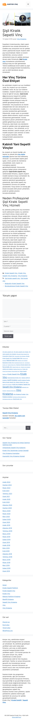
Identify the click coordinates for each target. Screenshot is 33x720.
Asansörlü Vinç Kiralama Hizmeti (14, 456)
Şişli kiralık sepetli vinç (12, 278)
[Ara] (28, 428)
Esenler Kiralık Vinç (12, 364)
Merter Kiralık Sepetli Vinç (9, 382)
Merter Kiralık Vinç (20, 382)
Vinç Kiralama (22, 276)
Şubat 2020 (7, 519)
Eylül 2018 (6, 551)
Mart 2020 (6, 516)
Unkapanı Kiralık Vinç (11, 390)
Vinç (4, 605)
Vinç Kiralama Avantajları (11, 453)
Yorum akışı (6, 628)
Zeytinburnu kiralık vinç (8, 399)
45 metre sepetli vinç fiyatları (21, 352)
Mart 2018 (6, 565)
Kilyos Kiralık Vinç (15, 371)
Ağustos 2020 (7, 505)
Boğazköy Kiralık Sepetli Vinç (14, 283)
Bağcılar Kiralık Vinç (12, 360)
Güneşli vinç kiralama (25, 367)
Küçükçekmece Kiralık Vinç (14, 377)
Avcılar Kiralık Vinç (17, 358)
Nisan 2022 (6, 488)
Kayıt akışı (6, 625)
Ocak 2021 (6, 496)
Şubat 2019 (6, 539)
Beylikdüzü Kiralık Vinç (19, 362)
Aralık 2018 (6, 545)
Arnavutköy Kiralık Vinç (8, 356)
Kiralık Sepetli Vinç (11, 273)
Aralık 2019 (6, 525)
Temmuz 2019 (7, 531)
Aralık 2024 (6, 482)
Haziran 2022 (7, 485)
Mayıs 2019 (6, 534)
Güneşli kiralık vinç (16, 367)
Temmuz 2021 (7, 493)
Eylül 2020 (6, 502)
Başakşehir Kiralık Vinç (8, 362)
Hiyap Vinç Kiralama (7, 371)
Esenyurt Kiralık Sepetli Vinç (23, 364)
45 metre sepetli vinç (8, 352)
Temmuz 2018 (7, 557)
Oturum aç (6, 622)
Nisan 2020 (6, 514)
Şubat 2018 (6, 568)
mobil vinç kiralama (17, 384)
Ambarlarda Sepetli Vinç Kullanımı (14, 448)
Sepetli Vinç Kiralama (10, 276)
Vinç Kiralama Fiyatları (19, 394)
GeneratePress (16, 717)
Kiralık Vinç (22, 273)
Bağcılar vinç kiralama (22, 360)
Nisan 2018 (6, 562)
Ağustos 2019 (7, 528)
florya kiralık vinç (7, 367)
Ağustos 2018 (7, 554)
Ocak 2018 (6, 571)
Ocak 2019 (6, 542)
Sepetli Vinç (26, 384)
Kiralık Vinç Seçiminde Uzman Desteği (15, 450)
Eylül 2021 (6, 491)
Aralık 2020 (6, 499)
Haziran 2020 (7, 508)
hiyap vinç (25, 369)
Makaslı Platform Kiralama (11, 596)
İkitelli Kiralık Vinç (17, 399)
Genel (5, 585)
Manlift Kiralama (8, 599)
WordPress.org (8, 631)
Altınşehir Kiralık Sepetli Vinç (23, 354)
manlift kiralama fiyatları (24, 380)
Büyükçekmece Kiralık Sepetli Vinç (16, 286)
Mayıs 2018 (6, 559)
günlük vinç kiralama (8, 369)
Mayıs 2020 (6, 511)
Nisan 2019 (6, 537)
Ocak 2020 (6, 522)
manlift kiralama (12, 380)
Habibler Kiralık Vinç (17, 369)
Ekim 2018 (6, 548)
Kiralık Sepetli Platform (10, 588)
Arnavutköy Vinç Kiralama (20, 356)
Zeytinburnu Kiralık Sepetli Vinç (19, 397)
